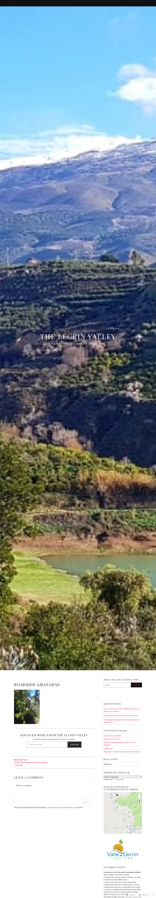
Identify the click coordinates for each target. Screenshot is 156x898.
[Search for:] (123, 685)
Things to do (108, 748)
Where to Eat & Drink (112, 739)
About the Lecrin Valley (112, 736)
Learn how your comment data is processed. (65, 807)
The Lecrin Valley (78, 336)
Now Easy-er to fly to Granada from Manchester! (122, 752)
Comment (86, 802)
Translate (120, 779)
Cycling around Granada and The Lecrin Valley (121, 716)
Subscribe (74, 744)
